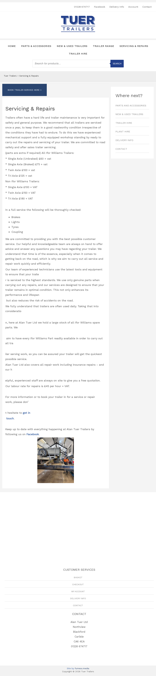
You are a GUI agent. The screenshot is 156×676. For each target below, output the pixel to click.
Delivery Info (116, 6)
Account (133, 6)
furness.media (82, 668)
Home (12, 46)
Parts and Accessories (130, 105)
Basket (78, 577)
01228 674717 (82, 6)
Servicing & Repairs (134, 46)
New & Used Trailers (72, 46)
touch (9, 418)
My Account (78, 591)
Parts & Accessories (36, 46)
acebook (33, 434)
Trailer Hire (78, 53)
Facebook (99, 6)
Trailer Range (103, 46)
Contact (147, 6)
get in (26, 412)
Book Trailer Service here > (24, 90)
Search (117, 63)
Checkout (78, 584)
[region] (132, 198)
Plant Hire (122, 131)
